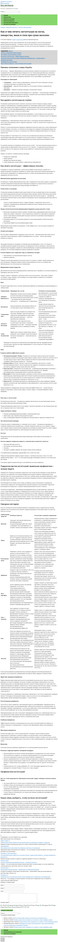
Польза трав (7, 17)
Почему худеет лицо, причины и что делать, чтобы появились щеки (33, 920)
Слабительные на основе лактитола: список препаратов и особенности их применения (25, 877)
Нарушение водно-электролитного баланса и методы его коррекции (20, 848)
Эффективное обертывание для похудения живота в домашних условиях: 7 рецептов (25, 842)
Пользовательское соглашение (13, 932)
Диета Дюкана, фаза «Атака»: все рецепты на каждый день (30, 918)
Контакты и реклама (9, 24)
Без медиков (7, 5)
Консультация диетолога (11, 22)
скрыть (10, 51)
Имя (2, 885)
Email (2, 888)
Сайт (2, 891)
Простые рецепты (9, 20)
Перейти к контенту (6, 1)
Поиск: (3, 11)
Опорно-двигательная (18, 39)
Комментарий (5, 902)
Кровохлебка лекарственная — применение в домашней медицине (20, 869)
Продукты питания (9, 19)
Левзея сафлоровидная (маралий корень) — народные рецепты (19, 862)
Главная (6, 15)
